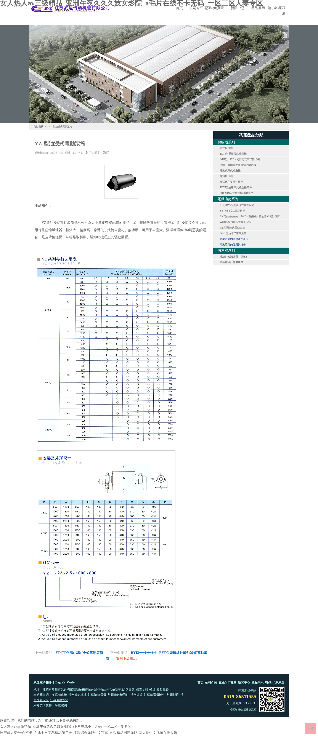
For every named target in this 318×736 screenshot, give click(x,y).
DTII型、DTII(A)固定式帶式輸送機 (240, 159)
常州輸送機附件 (118, 694)
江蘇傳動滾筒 (59, 700)
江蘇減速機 (59, 694)
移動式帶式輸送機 (230, 170)
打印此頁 (92, 152)
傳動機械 (38, 126)
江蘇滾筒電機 (97, 694)
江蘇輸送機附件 (154, 694)
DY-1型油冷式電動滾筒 (233, 233)
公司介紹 (196, 8)
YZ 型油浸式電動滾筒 (232, 210)
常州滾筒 (136, 694)
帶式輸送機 (226, 148)
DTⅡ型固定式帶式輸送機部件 (236, 193)
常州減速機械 (77, 694)
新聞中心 (237, 8)
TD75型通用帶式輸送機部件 (236, 187)
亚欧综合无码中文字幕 (91, 732)
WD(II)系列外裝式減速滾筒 (235, 222)
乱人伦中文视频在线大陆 (158, 732)
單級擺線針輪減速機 (231, 262)
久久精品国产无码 (123, 732)
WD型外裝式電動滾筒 (232, 227)
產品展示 (258, 8)
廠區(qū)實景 (214, 8)
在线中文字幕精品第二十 (53, 732)
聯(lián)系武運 (277, 10)
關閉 (106, 152)
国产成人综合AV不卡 (16, 732)
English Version (65, 682)
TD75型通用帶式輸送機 (233, 153)
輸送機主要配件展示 (231, 181)
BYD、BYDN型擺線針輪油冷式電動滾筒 (250, 216)
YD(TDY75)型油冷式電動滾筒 (237, 205)
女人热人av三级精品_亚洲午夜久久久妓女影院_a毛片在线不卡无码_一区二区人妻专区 (65, 726)
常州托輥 (173, 694)
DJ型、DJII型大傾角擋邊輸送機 (238, 164)
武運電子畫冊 (43, 682)
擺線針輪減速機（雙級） (234, 256)
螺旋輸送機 (226, 176)
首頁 (179, 8)
